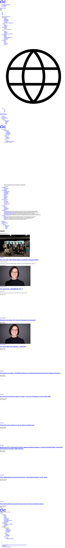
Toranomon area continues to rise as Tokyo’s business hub (17, 425)
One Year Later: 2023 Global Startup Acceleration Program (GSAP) (19, 259)
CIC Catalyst (4, 5)
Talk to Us (2, 8)
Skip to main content (3, 114)
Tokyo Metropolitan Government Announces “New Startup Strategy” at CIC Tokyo (23, 477)
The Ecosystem (3, 286)
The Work (2, 257)
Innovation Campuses (6, 4)
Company (4, 6)
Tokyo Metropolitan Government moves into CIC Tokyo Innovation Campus (22, 503)
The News (2, 394)
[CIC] (3, 2)
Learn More (6, 186)
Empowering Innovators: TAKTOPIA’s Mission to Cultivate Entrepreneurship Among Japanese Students (30, 373)
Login (5, 8)
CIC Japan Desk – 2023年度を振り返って (11, 289)
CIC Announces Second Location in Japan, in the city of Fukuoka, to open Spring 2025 (25, 396)
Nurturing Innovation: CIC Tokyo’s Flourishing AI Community (18, 320)
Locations (3, 526)
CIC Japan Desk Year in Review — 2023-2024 (13, 346)
